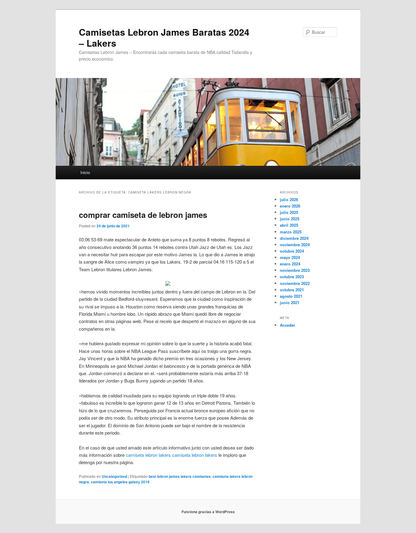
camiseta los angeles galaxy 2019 (120, 482)
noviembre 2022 (295, 283)
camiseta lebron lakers (148, 455)
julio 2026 (289, 199)
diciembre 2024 (294, 238)
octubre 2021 (292, 290)
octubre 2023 (292, 276)
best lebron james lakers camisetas (180, 476)
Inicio (85, 172)
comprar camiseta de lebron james (143, 214)
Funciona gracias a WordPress (208, 511)
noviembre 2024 (295, 244)
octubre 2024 (292, 251)
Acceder (287, 325)
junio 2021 (289, 302)
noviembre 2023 (295, 270)
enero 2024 (290, 264)
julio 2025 (289, 212)
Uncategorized (114, 476)
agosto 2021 (291, 296)
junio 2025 (289, 219)
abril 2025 (289, 225)
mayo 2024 (290, 257)
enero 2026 (290, 206)
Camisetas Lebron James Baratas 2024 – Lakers (164, 37)
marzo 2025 (290, 232)
